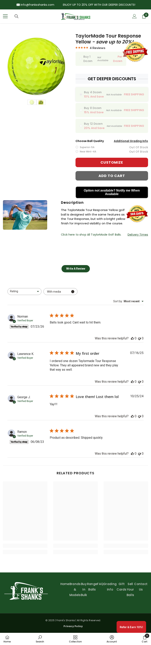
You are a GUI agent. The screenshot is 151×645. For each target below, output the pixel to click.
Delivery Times (138, 235)
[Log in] (134, 16)
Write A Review (75, 268)
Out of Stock (138, 147)
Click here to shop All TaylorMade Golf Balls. (91, 235)
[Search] (16, 16)
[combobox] (24, 291)
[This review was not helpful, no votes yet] (139, 338)
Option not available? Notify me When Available (112, 192)
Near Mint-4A (88, 151)
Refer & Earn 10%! (131, 627)
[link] (25, 546)
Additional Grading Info (131, 141)
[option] (36, 66)
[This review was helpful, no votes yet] (132, 338)
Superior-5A (87, 147)
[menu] (5, 16)
